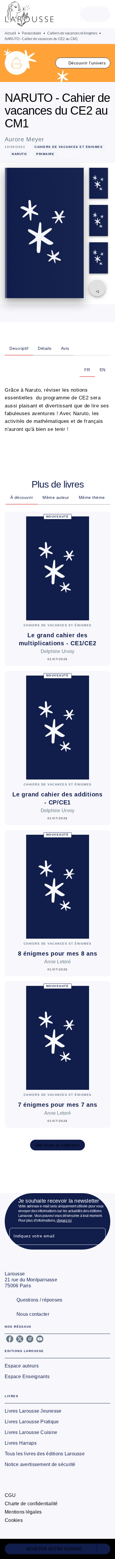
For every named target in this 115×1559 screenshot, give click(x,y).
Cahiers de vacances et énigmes (72, 33)
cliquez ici (64, 1220)
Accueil (10, 33)
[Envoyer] (98, 1236)
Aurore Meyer (24, 139)
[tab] (19, 348)
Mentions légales (23, 1511)
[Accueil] (29, 14)
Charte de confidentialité (31, 1503)
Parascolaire (31, 33)
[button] (83, 63)
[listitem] (10, 1339)
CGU (10, 1495)
